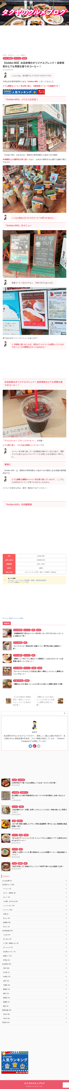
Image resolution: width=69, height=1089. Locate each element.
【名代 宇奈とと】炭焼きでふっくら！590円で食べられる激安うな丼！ (38, 866)
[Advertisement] (34, 39)
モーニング (16, 618)
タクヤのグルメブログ (34, 1083)
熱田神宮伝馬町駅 (41, 580)
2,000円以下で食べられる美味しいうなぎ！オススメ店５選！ (34, 783)
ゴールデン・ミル (13, 580)
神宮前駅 (27, 580)
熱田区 (21, 618)
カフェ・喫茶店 (8, 618)
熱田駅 (33, 580)
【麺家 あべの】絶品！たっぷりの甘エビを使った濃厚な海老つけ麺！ (38, 684)
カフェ (21, 580)
